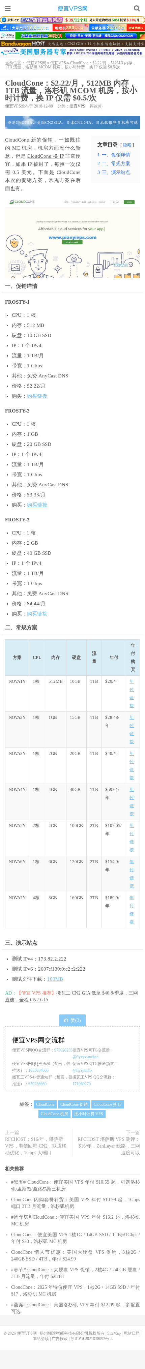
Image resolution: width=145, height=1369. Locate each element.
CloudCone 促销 (74, 1104)
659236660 (37, 1084)
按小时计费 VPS (88, 1114)
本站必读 (41, 1338)
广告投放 (60, 1338)
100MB (55, 979)
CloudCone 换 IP (45, 156)
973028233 (63, 1050)
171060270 (81, 1084)
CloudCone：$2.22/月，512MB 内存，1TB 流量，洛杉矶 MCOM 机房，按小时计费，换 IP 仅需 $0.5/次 (71, 90)
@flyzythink (82, 1070)
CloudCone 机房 (54, 1114)
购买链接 (37, 396)
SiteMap (114, 1333)
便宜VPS (58, 63)
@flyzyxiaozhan (85, 1057)
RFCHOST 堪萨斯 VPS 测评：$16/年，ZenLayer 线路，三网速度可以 (109, 1146)
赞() (75, 1020)
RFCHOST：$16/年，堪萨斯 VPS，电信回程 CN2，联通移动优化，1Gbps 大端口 (35, 1146)
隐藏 (127, 145)
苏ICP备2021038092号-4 (91, 1338)
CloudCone (17, 140)
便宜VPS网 (72, 8)
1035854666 (38, 1070)
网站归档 (131, 1333)
